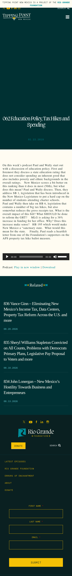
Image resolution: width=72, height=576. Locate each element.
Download (48, 267)
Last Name (36, 521)
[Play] (7, 256)
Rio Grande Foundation (19, 468)
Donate (18, 445)
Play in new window (27, 267)
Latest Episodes (15, 461)
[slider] (63, 256)
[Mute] (55, 256)
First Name (36, 505)
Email (36, 537)
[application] (36, 256)
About (8, 482)
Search (62, 7)
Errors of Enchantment (19, 475)
